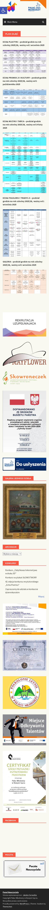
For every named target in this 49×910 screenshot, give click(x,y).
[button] (3, 10)
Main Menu (12, 22)
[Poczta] (24, 868)
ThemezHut (7, 906)
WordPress (24, 903)
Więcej (41, 596)
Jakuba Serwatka (30, 895)
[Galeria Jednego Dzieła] (24, 511)
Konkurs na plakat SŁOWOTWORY (21, 577)
